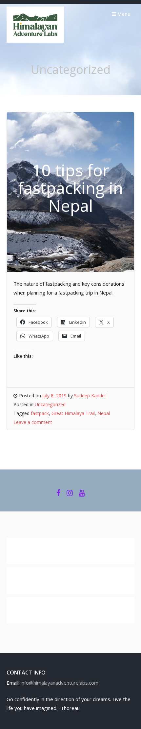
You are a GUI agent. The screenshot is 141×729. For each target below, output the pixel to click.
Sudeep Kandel (90, 395)
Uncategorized (50, 404)
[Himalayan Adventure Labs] (35, 40)
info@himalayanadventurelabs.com (59, 682)
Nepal (103, 413)
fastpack (40, 413)
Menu (123, 14)
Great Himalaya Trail (73, 413)
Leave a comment (32, 422)
